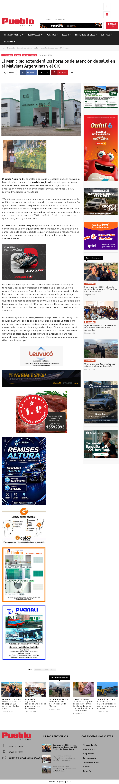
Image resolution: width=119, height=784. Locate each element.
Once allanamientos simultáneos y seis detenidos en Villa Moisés (100, 365)
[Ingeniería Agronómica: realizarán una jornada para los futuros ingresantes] (101, 310)
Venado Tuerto (29, 55)
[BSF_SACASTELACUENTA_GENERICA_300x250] (101, 444)
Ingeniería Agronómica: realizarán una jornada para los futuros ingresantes (100, 327)
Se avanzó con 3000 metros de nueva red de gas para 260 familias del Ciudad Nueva (100, 289)
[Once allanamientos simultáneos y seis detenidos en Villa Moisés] (101, 348)
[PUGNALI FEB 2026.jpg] (41, 632)
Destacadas (11, 48)
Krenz (46, 670)
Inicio (3, 48)
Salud (17, 55)
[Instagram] (106, 14)
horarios (38, 670)
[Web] (101, 236)
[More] (72, 72)
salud (52, 670)
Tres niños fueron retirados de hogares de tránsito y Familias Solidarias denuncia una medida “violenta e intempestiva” (83, 705)
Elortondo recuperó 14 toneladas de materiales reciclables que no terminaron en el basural (107, 703)
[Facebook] (106, 6)
